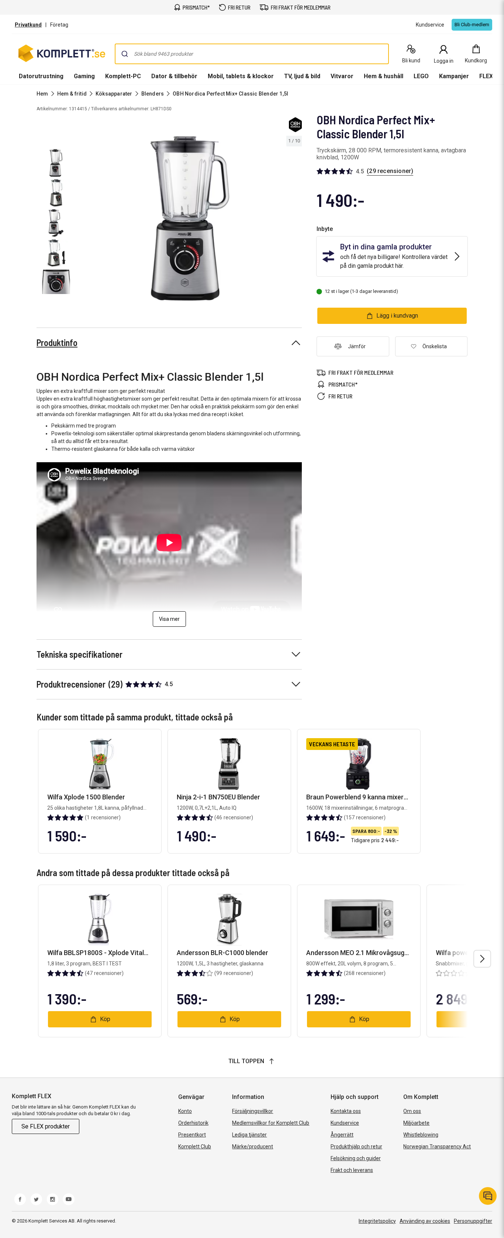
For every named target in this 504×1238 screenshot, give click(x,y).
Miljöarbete (416, 1123)
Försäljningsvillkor (252, 1111)
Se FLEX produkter (45, 1126)
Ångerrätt (342, 1135)
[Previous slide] (84, 219)
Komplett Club (194, 1146)
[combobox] (252, 54)
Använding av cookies (425, 1221)
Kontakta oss (346, 1111)
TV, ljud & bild (302, 76)
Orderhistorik (193, 1123)
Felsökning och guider (356, 1158)
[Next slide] (295, 219)
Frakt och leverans (352, 1170)
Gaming (84, 76)
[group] (190, 218)
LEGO (421, 76)
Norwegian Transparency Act (437, 1146)
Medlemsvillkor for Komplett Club (270, 1123)
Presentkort (192, 1135)
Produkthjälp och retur (356, 1146)
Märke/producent (252, 1146)
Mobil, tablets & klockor (241, 76)
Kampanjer (454, 76)
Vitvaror (342, 76)
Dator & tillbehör (174, 76)
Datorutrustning (41, 76)
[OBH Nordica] (295, 124)
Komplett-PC (123, 76)
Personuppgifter (473, 1221)
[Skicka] (124, 53)
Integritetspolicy (377, 1221)
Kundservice (345, 1123)
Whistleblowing (420, 1135)
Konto (185, 1111)
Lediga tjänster (249, 1135)
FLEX (486, 76)
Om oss (412, 1111)
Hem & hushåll (383, 76)
